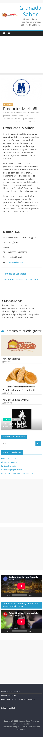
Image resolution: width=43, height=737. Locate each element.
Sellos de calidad (8, 708)
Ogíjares (24, 119)
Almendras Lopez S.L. (9, 462)
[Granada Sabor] (4, 33)
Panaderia (31, 119)
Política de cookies (8, 695)
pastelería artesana (17, 122)
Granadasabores (8, 119)
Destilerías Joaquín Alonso (11, 469)
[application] (21, 586)
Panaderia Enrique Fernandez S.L (19, 390)
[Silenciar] (35, 595)
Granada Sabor (30, 11)
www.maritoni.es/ (15, 262)
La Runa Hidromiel (8, 466)
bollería (32, 112)
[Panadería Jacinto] (21, 336)
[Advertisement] (21, 55)
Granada (14, 116)
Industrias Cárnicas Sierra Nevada (22, 279)
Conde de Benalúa (8, 458)
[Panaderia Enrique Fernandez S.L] (21, 367)
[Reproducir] (4, 595)
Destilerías (9, 420)
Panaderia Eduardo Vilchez (16, 399)
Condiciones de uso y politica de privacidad (18, 699)
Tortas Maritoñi (30, 122)
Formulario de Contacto (10, 691)
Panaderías (8, 104)
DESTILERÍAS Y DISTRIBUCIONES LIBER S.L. (18, 473)
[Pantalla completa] (38, 595)
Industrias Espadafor (14, 273)
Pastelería (6, 122)
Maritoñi (18, 119)
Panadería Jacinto (11, 358)
